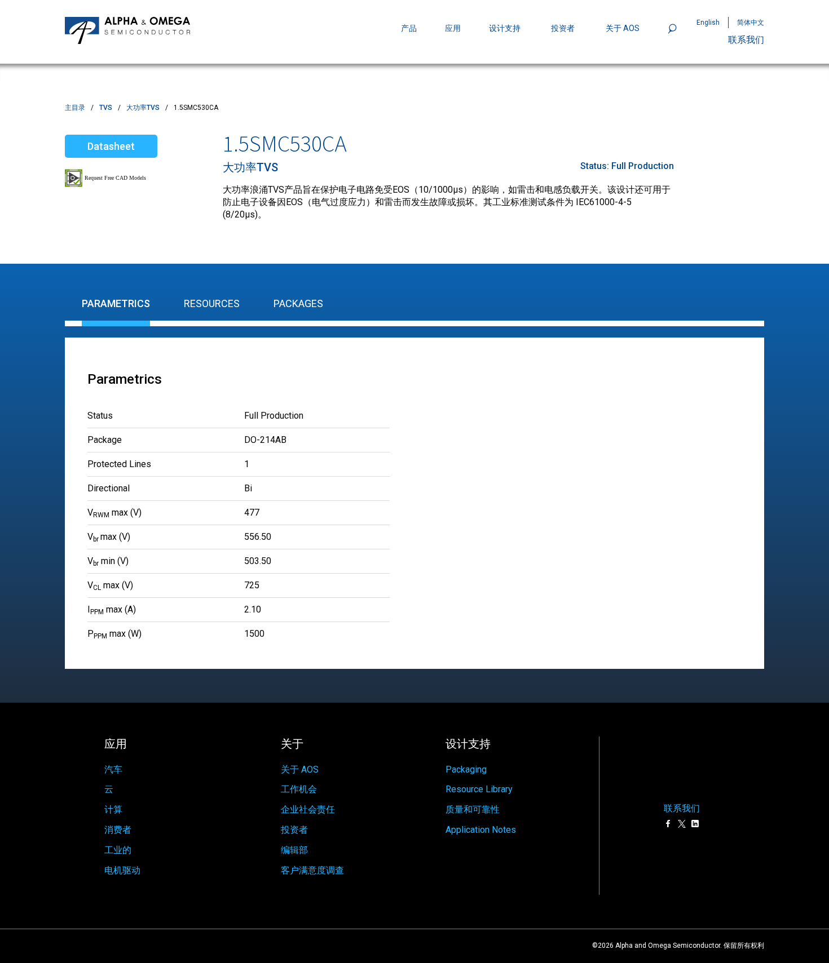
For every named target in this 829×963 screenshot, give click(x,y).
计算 (113, 809)
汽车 (113, 769)
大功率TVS (143, 108)
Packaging (466, 769)
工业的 (117, 850)
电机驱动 (122, 870)
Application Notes (481, 829)
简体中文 (750, 22)
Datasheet (111, 146)
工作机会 (299, 789)
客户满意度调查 (312, 870)
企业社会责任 (308, 809)
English (708, 22)
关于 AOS (300, 769)
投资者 (563, 28)
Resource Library (479, 789)
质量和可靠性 (473, 809)
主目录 (75, 108)
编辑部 (294, 850)
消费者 (117, 829)
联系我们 (746, 39)
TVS (105, 108)
